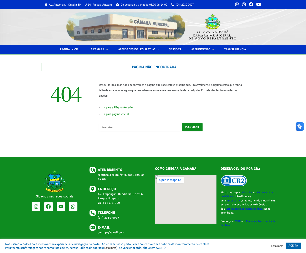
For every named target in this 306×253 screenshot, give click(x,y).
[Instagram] (244, 4)
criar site (247, 192)
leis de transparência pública (244, 208)
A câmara (97, 49)
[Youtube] (61, 206)
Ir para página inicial (116, 114)
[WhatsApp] (237, 4)
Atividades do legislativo (136, 49)
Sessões (175, 49)
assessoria (233, 200)
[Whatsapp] (73, 206)
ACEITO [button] (293, 245)
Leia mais (110, 248)
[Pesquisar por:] (140, 127)
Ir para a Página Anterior (118, 107)
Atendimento (200, 49)
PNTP (237, 221)
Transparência (235, 49)
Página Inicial (70, 49)
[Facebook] (251, 4)
